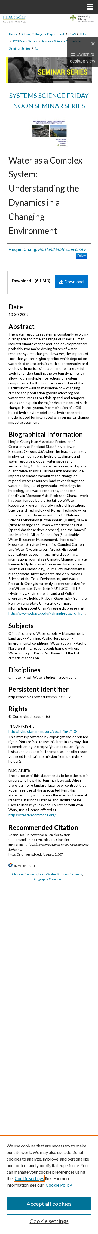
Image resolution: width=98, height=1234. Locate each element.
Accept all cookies (49, 1203)
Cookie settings (29, 1178)
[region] (49, 1184)
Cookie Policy (59, 1184)
